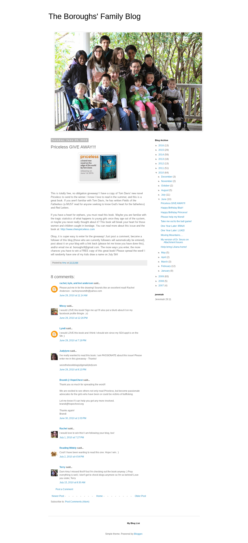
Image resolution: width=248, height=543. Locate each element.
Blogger (138, 534)
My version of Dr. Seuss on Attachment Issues (175, 241)
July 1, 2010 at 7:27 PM (71, 437)
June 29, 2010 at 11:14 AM (73, 295)
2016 (161, 145)
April (164, 257)
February (166, 266)
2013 (161, 159)
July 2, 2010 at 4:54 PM (71, 456)
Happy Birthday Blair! (172, 207)
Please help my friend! (172, 217)
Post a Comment (64, 489)
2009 (161, 276)
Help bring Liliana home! (174, 247)
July (163, 194)
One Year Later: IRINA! (173, 226)
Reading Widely (68, 448)
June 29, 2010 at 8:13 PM (72, 369)
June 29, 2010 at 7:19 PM (72, 340)
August (165, 190)
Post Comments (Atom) (77, 501)
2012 (161, 163)
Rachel (63, 428)
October (165, 185)
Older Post (140, 496)
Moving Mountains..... (172, 235)
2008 (161, 281)
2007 (161, 285)
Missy (62, 306)
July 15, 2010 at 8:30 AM (72, 482)
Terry (62, 467)
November (167, 181)
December (167, 176)
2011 (161, 168)
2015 (161, 150)
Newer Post (58, 496)
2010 (161, 172)
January (165, 270)
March (164, 261)
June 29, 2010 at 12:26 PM (73, 318)
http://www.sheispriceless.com (78, 229)
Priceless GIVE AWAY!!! (173, 203)
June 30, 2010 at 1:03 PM (72, 418)
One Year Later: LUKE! (173, 230)
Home (99, 496)
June (164, 199)
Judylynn (64, 351)
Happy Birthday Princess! (174, 212)
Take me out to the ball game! (176, 221)
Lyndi (62, 328)
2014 (161, 154)
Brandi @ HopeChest (71, 380)
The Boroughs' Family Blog (94, 16)
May (163, 252)
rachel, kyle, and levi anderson (76, 283)
